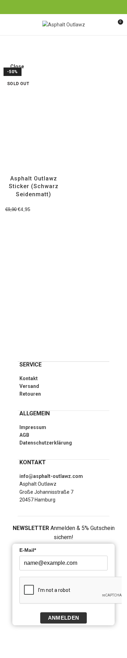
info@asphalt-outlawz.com (51, 476)
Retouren (30, 394)
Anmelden (63, 618)
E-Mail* (27, 550)
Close (17, 66)
